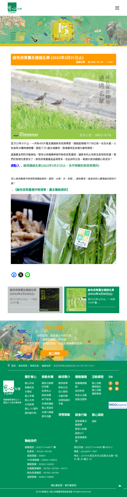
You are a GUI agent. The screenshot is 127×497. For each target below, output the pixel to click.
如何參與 (79, 390)
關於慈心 (31, 377)
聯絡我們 (31, 441)
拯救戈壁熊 (81, 399)
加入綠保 (63, 391)
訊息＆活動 (81, 395)
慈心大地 (29, 400)
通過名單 (46, 365)
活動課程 (98, 377)
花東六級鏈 (47, 412)
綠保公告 (34, 365)
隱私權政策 (56, 485)
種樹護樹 (81, 377)
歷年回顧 (46, 416)
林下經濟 (46, 399)
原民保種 (46, 395)
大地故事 (29, 404)
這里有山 (46, 390)
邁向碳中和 (30, 412)
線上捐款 (54, 353)
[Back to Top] (119, 486)
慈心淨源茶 (47, 407)
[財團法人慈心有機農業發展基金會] (15, 7)
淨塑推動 (64, 415)
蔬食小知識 (81, 428)
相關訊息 (29, 387)
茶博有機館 (47, 403)
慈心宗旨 (29, 383)
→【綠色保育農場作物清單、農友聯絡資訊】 (40, 190)
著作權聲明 (70, 485)
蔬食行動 (81, 415)
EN (111, 377)
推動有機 (47, 377)
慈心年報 (29, 395)
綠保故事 (63, 383)
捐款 (94, 421)
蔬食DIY (79, 433)
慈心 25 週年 (31, 408)
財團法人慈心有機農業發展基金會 (11, 389)
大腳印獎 (63, 395)
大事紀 (28, 391)
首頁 (13, 365)
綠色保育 (23, 365)
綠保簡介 (64, 377)
